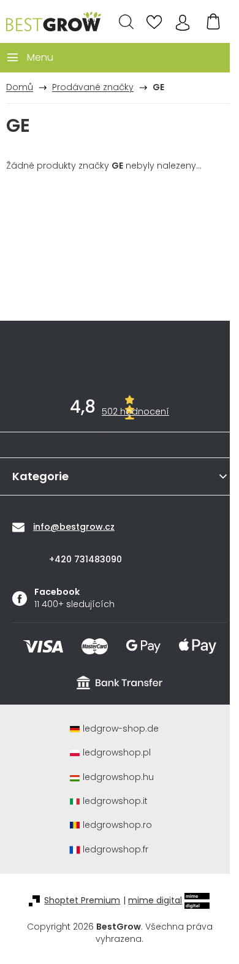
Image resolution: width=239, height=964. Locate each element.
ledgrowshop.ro (117, 825)
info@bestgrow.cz (74, 527)
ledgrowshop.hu (118, 777)
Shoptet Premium (82, 900)
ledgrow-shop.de (121, 729)
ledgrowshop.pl (117, 753)
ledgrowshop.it (115, 801)
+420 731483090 (85, 559)
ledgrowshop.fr (115, 849)
